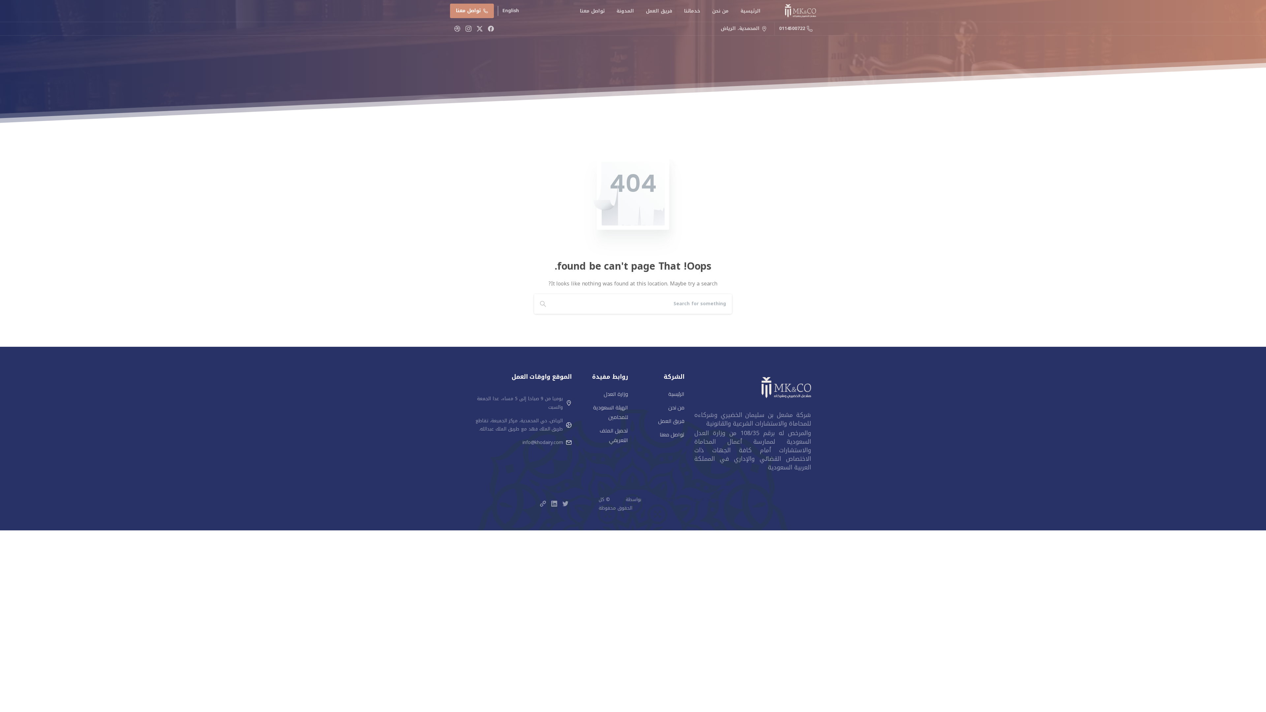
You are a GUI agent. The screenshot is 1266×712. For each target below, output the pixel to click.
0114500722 (792, 28)
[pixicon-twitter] (565, 503)
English (510, 10)
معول (618, 499)
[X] (479, 29)
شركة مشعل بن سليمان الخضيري (681, 499)
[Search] (543, 304)
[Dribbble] (457, 29)
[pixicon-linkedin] (554, 503)
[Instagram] (468, 29)
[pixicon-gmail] (543, 503)
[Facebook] (491, 29)
